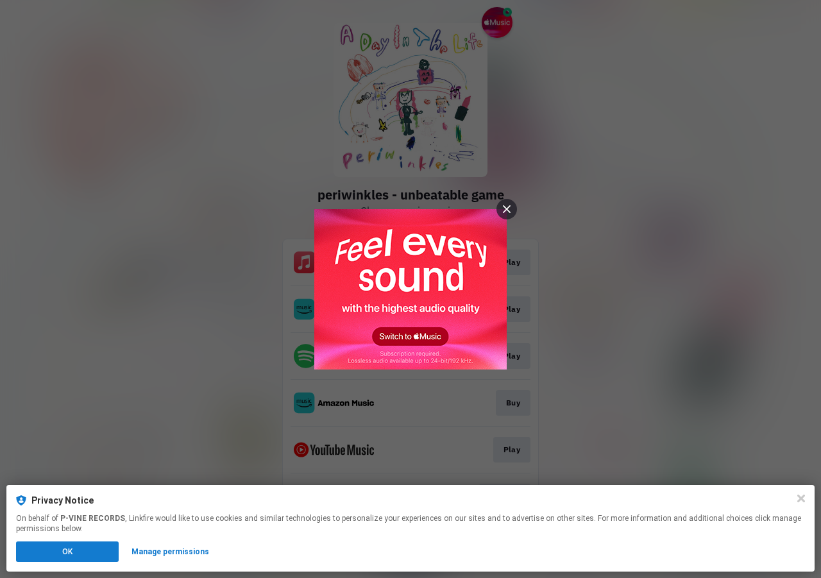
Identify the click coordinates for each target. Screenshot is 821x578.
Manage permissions (170, 551)
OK (67, 551)
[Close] (801, 498)
